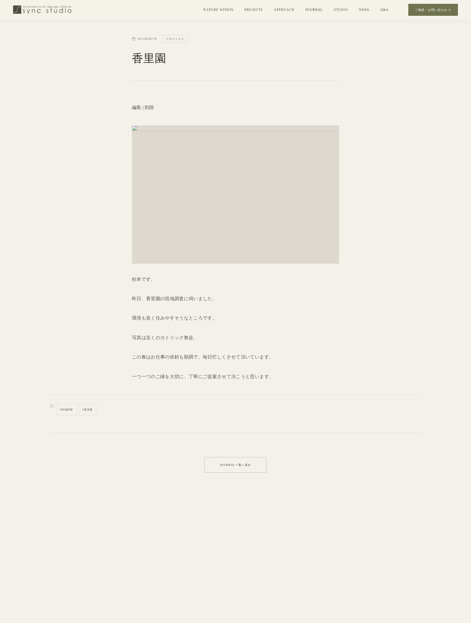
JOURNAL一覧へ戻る (235, 464)
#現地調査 (66, 409)
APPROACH (284, 10)
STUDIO (341, 10)
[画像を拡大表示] (235, 195)
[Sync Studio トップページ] (42, 10)
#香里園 (87, 409)
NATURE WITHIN (218, 10)
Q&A (385, 10)
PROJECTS (253, 10)
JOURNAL (314, 10)
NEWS (364, 10)
